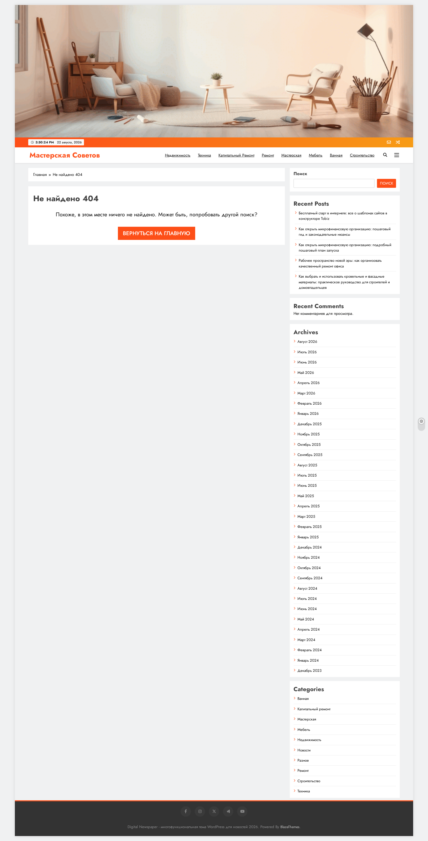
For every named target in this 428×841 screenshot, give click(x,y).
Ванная (336, 155)
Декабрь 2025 (309, 424)
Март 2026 (306, 393)
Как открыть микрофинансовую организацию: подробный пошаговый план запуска (345, 247)
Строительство (362, 155)
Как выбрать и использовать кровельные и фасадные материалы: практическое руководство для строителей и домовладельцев (344, 282)
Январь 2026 (308, 413)
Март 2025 (306, 516)
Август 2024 (307, 588)
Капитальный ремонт (236, 155)
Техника (204, 155)
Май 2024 (305, 619)
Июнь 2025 (307, 485)
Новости (304, 750)
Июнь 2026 (307, 362)
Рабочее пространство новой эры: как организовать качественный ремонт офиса (340, 263)
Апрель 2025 (308, 506)
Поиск (300, 173)
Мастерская (291, 155)
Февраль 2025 (309, 526)
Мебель (315, 155)
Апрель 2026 (308, 383)
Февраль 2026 (309, 403)
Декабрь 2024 (309, 547)
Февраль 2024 (309, 650)
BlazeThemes (289, 826)
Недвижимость (177, 155)
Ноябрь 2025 (308, 434)
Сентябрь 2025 (309, 454)
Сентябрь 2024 (309, 578)
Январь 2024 (308, 660)
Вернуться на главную (156, 233)
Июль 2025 (307, 475)
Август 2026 (307, 341)
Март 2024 (306, 640)
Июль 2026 (307, 352)
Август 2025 (307, 465)
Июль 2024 (307, 598)
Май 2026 (305, 372)
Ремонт (268, 155)
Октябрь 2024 (309, 568)
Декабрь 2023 (309, 670)
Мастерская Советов (64, 155)
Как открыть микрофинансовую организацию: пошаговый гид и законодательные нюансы (345, 231)
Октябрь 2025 (309, 444)
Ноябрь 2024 (308, 557)
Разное (303, 760)
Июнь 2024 (307, 609)
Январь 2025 (308, 537)
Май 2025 (305, 496)
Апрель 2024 (308, 629)
